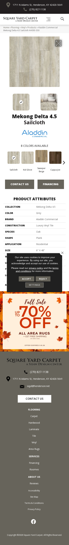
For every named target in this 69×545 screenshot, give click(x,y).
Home (6, 27)
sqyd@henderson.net (38, 386)
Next (64, 100)
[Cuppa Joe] (55, 158)
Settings (34, 284)
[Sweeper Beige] (41, 156)
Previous (5, 100)
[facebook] (33, 521)
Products (31, 27)
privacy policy (36, 268)
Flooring (15, 27)
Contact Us (20, 184)
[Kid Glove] (27, 158)
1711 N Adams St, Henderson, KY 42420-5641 (38, 4)
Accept (26, 278)
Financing (50, 184)
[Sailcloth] (14, 158)
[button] (34, 399)
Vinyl (23, 27)
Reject (43, 278)
